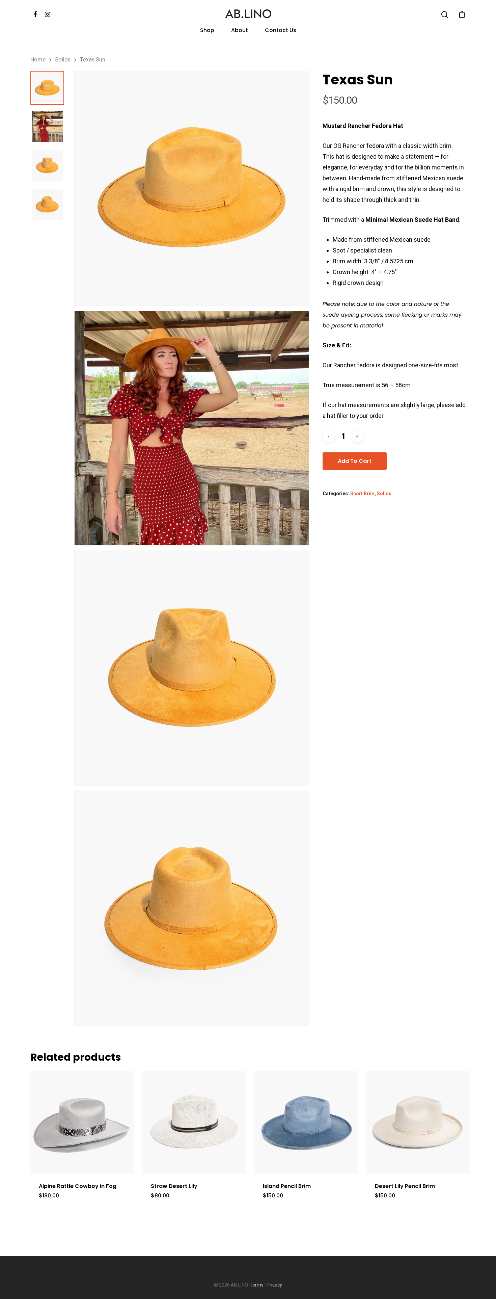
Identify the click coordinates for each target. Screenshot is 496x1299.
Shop (207, 31)
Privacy (274, 1285)
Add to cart (354, 461)
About (239, 31)
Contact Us (280, 31)
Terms (257, 1285)
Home (38, 59)
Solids (63, 59)
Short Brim (362, 493)
